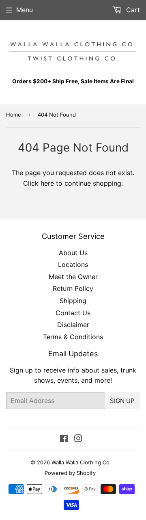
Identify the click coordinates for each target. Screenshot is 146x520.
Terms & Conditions (73, 337)
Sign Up (122, 401)
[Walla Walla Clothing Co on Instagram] (78, 439)
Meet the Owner (73, 277)
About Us (73, 253)
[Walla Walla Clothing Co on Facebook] (64, 439)
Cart (132, 10)
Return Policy (73, 288)
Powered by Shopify (70, 473)
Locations (73, 264)
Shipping (73, 301)
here (47, 183)
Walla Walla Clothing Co (81, 462)
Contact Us (73, 313)
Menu (24, 10)
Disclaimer (73, 325)
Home (13, 114)
